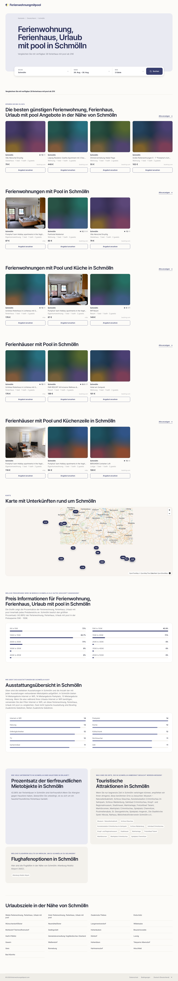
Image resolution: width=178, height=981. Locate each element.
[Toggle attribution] (169, 573)
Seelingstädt (53, 930)
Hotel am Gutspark (97, 387)
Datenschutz (133, 977)
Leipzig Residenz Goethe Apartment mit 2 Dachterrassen (70, 158)
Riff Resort (94, 311)
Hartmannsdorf (97, 948)
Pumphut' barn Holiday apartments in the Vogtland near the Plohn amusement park (38, 234)
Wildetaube (138, 924)
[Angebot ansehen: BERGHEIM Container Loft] (110, 442)
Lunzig (136, 936)
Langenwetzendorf (98, 924)
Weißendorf (52, 942)
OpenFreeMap (134, 573)
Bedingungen (145, 977)
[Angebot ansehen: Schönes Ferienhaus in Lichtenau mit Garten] (25, 289)
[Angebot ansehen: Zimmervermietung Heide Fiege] (110, 136)
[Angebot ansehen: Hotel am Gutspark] (110, 365)
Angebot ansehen (25, 170)
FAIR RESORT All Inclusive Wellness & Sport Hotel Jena (69, 387)
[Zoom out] (169, 513)
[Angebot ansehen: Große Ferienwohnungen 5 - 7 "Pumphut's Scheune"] (153, 136)
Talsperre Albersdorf (142, 942)
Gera (7, 948)
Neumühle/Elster (54, 924)
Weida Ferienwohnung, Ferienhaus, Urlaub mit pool (23, 916)
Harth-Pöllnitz (10, 936)
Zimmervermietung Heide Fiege (102, 158)
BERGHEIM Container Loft (100, 464)
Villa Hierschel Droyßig (14, 158)
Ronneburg (52, 948)
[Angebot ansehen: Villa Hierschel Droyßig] (25, 136)
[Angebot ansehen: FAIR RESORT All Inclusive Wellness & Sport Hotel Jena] (68, 365)
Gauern (8, 942)
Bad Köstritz (10, 954)
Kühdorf (94, 936)
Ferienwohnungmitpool (25, 5)
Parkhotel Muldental (56, 234)
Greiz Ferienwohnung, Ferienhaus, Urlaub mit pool (66, 916)
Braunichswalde (140, 930)
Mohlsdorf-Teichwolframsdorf (17, 930)
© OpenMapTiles (144, 573)
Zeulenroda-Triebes (98, 915)
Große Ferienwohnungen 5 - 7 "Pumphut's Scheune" (153, 158)
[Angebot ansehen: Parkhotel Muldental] (68, 213)
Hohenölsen (95, 942)
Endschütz (138, 915)
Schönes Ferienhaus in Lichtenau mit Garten (22, 311)
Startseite (21, 18)
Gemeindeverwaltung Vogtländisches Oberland (67, 936)
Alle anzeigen (166, 116)
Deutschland (31, 18)
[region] (89, 541)
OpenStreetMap (162, 573)
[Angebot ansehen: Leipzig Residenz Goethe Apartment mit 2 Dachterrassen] (68, 136)
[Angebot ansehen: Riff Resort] (110, 289)
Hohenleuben (96, 930)
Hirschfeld (138, 948)
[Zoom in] (169, 510)
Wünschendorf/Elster (13, 924)
